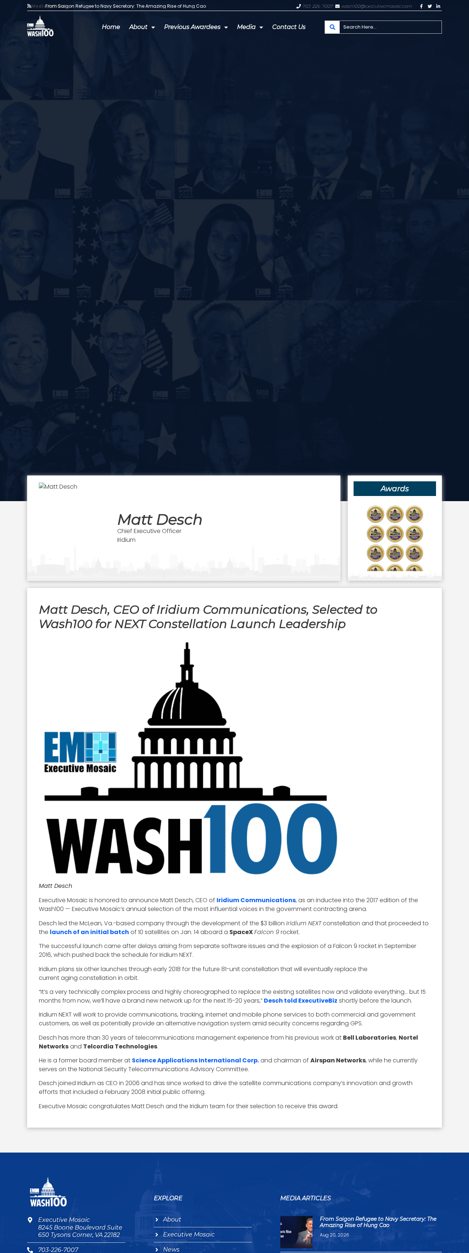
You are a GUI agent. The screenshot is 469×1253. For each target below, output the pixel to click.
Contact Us (289, 26)
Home (111, 26)
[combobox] (383, 27)
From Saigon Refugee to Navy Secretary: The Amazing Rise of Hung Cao (125, 6)
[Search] (332, 27)
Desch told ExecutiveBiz (300, 1000)
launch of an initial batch (89, 932)
